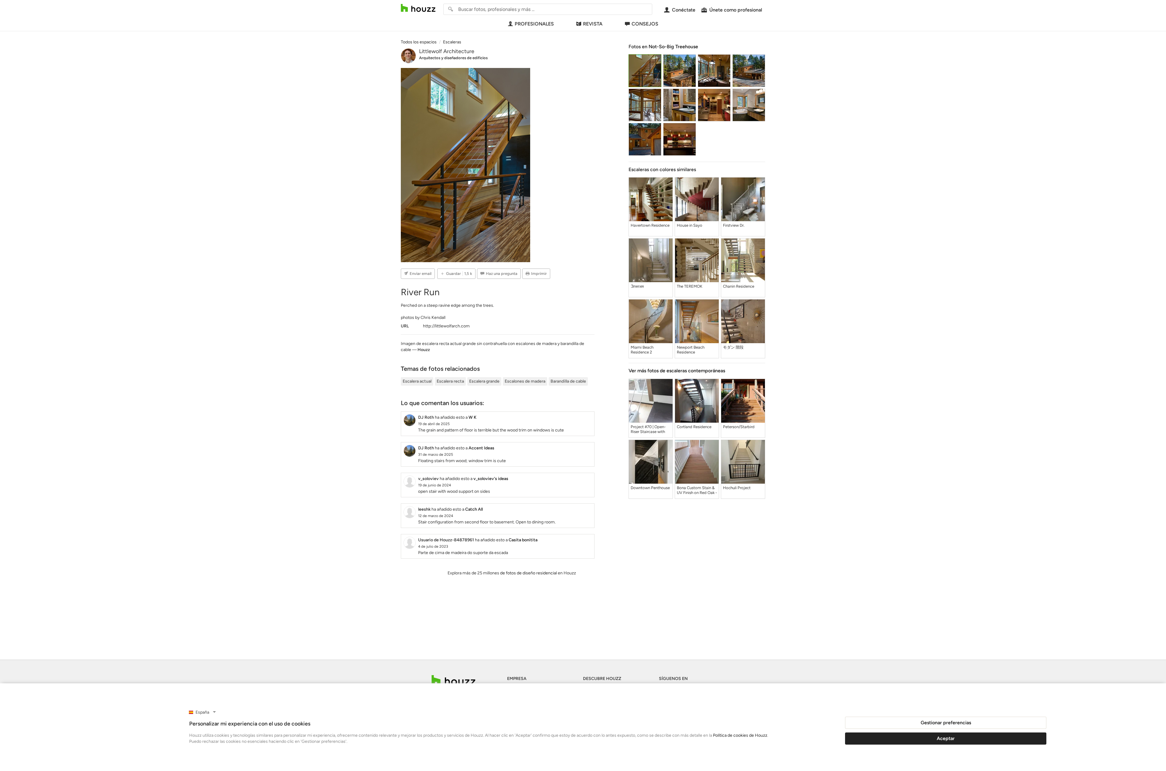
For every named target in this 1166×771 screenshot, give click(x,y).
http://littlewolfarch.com (446, 326)
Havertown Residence (650, 225)
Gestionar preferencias (946, 722)
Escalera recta (450, 381)
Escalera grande (484, 381)
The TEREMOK (689, 286)
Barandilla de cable (568, 381)
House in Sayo (689, 225)
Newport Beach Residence (690, 349)
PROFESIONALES (534, 24)
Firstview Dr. (734, 225)
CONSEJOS (645, 24)
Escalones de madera (525, 381)
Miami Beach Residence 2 (642, 349)
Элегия (637, 286)
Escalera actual (417, 381)
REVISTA (592, 24)
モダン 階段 (733, 347)
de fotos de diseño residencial (528, 573)
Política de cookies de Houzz (740, 735)
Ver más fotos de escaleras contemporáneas (677, 371)
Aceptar (946, 738)
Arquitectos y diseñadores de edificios (453, 58)
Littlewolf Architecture (446, 51)
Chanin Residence (738, 286)
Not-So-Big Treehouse (673, 46)
